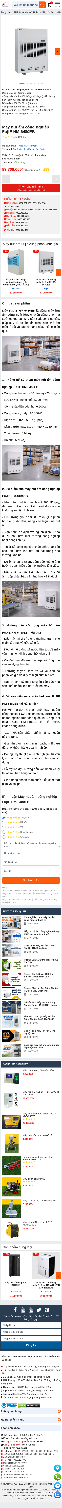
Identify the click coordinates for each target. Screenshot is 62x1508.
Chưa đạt (24, 837)
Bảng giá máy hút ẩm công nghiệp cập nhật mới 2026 (41, 1046)
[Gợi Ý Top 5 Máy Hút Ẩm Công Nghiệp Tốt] (11, 1036)
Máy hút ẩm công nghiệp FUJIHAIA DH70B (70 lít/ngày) (46, 1285)
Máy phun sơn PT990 (34, 1178)
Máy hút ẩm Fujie (36, 149)
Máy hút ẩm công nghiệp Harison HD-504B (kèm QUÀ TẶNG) (16, 282)
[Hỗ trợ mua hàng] (58, 1477)
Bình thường (26, 832)
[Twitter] (39, 1310)
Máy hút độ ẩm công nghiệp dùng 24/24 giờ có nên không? (41, 932)
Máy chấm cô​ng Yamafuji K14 (38, 1070)
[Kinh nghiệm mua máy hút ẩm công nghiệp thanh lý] (11, 922)
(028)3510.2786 (12, 206)
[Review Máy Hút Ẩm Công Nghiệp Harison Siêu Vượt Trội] (11, 993)
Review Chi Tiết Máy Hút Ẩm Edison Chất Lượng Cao (38, 975)
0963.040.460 (24, 219)
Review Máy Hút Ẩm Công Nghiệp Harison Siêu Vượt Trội (41, 989)
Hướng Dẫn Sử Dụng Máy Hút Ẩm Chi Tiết (41, 961)
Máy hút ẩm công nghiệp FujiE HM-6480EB (46, 282)
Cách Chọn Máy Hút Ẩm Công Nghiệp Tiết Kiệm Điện (39, 947)
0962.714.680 (34, 210)
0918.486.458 (20, 210)
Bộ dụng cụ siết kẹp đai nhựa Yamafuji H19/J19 (38, 1158)
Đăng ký (31, 1345)
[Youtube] (23, 1310)
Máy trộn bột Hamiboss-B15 (37, 1135)
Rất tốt (23, 822)
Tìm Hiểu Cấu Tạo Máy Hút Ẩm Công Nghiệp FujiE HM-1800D (39, 1017)
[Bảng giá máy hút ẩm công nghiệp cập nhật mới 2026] (11, 1050)
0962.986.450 (22, 213)
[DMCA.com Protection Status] (29, 1405)
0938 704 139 (18, 1472)
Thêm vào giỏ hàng (31, 188)
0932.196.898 (39, 203)
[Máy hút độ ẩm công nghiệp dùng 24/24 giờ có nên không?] (11, 936)
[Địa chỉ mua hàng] (58, 1468)
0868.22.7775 (23, 216)
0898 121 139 (25, 1475)
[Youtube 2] (31, 1310)
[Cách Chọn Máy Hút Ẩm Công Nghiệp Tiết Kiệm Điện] (11, 950)
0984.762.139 (22, 226)
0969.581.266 (22, 222)
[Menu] (57, 4)
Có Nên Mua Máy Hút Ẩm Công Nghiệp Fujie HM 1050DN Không (40, 1003)
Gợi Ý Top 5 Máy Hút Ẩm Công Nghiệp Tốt (39, 1032)
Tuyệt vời (25, 817)
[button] (59, 1411)
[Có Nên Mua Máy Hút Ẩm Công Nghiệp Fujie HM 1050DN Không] (11, 1007)
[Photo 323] (31, 51)
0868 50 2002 (25, 1478)
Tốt (21, 827)
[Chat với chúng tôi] (58, 1495)
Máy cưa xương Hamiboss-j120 (39, 1200)
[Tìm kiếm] (42, 4)
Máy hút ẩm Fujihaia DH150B (15, 1283)
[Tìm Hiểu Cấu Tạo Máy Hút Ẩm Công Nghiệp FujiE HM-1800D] (11, 1021)
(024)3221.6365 (50, 210)
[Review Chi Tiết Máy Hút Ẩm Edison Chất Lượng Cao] (11, 979)
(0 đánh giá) (20, 137)
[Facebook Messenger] (58, 1486)
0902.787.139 (25, 203)
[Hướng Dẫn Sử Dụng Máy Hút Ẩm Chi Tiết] (11, 965)
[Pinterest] (47, 1310)
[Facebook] (15, 1310)
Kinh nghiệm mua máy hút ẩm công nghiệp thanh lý (39, 918)
